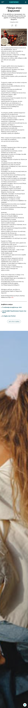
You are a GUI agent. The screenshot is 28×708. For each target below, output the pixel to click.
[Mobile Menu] (2, 2)
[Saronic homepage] (14, 2)
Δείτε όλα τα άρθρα (14, 321)
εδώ (12, 297)
